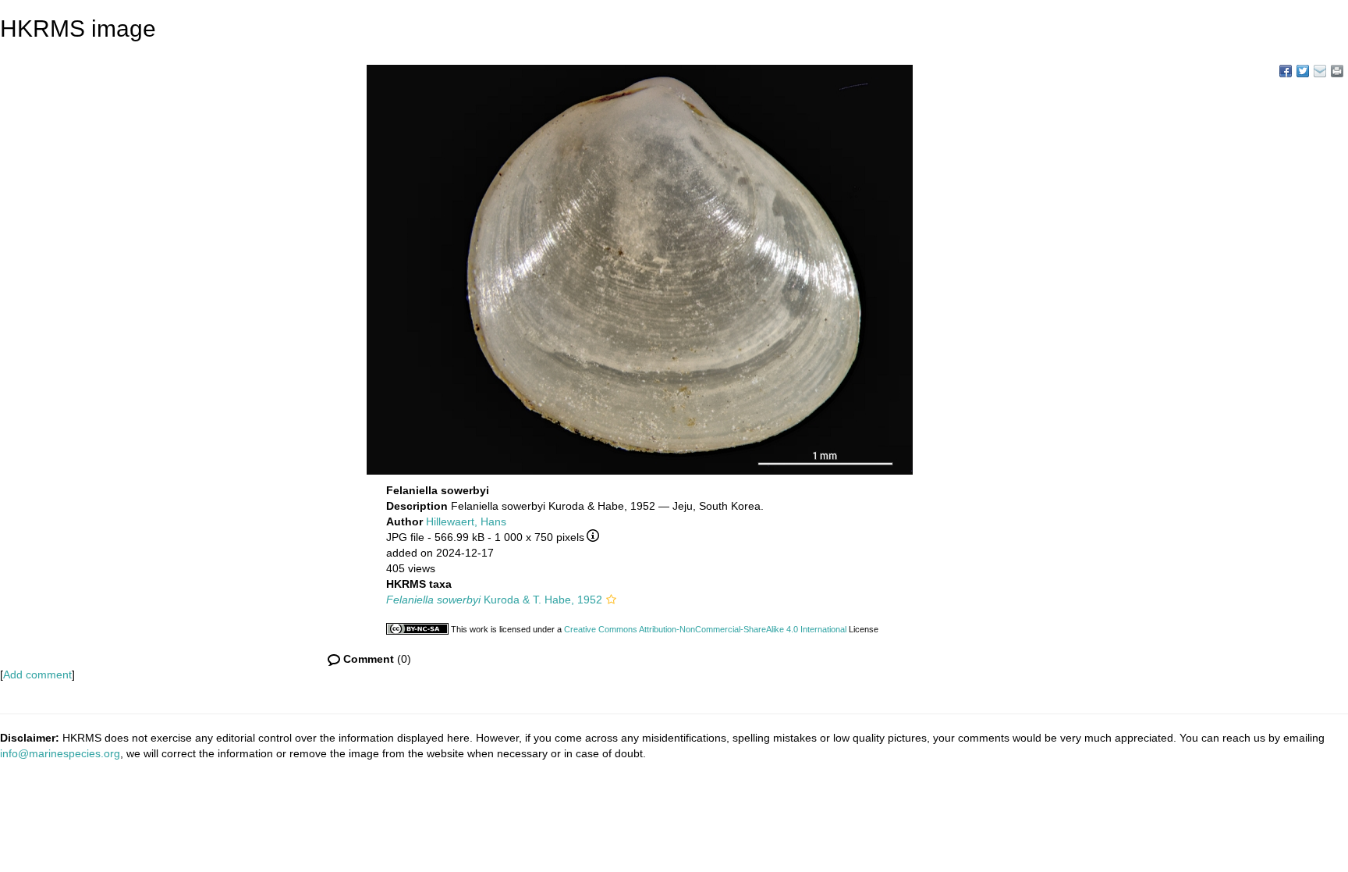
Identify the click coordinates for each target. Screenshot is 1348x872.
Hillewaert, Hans (466, 521)
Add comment (37, 674)
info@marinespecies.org (60, 753)
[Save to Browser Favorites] (1320, 71)
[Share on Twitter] (1303, 71)
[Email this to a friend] (1337, 71)
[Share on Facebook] (1285, 71)
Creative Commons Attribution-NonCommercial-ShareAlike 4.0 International (705, 629)
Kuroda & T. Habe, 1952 (494, 599)
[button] (611, 599)
